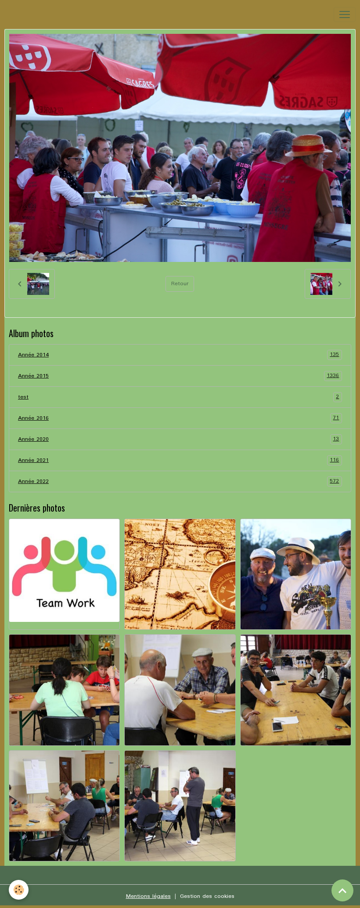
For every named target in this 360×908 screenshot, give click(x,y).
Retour (179, 283)
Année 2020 (178, 439)
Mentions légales (148, 896)
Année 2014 (178, 355)
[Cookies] (19, 890)
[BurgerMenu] (345, 14)
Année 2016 (178, 418)
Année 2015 (178, 376)
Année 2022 (178, 481)
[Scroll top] (342, 890)
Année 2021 (178, 460)
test (178, 397)
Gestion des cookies (207, 896)
